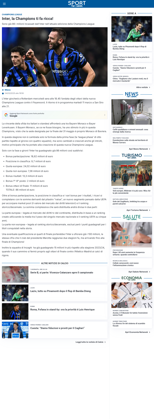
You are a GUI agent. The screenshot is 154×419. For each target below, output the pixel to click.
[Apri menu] (4, 4)
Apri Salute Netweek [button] (138, 271)
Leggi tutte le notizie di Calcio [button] (89, 342)
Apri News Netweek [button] (138, 149)
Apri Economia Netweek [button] (136, 332)
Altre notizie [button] (142, 87)
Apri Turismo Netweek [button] (137, 210)
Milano (8, 90)
